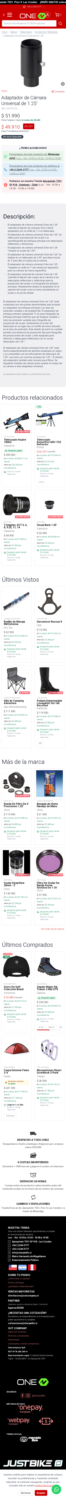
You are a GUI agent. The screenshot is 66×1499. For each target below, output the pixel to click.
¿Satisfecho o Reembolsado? (20, 1286)
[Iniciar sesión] (47, 15)
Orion (4, 91)
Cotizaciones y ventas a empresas (23, 1343)
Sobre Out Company (17, 1331)
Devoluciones (14, 1339)
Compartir (59, 91)
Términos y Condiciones (18, 1335)
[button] (33, 63)
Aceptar (41, 1492)
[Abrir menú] (9, 15)
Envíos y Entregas (16, 1282)
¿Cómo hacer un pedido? (19, 1278)
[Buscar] (60, 23)
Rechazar (26, 1492)
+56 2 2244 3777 (34, 6)
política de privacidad (46, 1485)
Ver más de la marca (52, 928)
